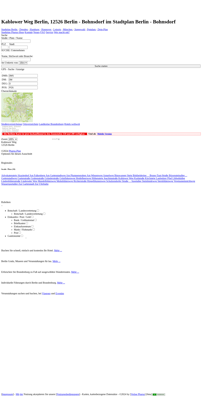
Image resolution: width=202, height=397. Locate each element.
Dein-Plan (102, 29)
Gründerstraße (52, 178)
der (21, 394)
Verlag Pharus (138, 394)
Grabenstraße (38, 178)
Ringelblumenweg (96, 181)
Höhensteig (98, 178)
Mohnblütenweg (65, 181)
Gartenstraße (24, 178)
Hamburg (34, 29)
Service (49, 32)
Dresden (23, 29)
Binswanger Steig (123, 175)
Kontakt (29, 32)
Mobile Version (104, 134)
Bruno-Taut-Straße (159, 175)
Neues (36, 32)
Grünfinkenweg (67, 178)
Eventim (60, 293)
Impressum (7, 394)
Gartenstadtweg (9, 178)
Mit (17, 394)
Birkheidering (141, 175)
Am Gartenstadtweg (56, 175)
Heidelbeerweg (84, 178)
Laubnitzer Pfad (164, 178)
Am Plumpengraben (76, 175)
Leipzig (57, 29)
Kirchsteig (150, 178)
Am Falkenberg (38, 175)
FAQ (42, 32)
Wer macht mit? (62, 32)
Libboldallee (178, 178)
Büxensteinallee (178, 175)
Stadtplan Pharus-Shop (12, 32)
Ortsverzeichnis (30, 124)
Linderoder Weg (29, 181)
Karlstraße (139, 178)
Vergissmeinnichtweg (184, 181)
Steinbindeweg (149, 181)
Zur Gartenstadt (26, 184)
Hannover (46, 29)
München (67, 29)
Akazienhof (23, 175)
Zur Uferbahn (41, 184)
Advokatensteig (9, 175)
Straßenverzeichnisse (11, 124)
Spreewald (80, 29)
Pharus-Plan (15, 151)
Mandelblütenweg (47, 181)
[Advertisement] (57, 7)
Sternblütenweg (165, 181)
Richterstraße (80, 181)
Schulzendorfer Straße (118, 181)
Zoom (4, 139)
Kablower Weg (126, 178)
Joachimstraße (111, 178)
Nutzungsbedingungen (68, 394)
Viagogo (46, 293)
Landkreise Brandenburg (51, 124)
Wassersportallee (9, 184)
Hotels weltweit (72, 124)
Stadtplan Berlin (9, 29)
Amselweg (108, 175)
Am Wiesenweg (95, 175)
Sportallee (136, 181)
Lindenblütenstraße (11, 181)
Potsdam (91, 29)
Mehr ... (58, 250)
